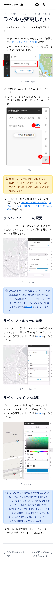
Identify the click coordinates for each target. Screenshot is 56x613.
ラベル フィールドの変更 (34, 202)
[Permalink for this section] (45, 217)
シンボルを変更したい (16, 554)
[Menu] (51, 4)
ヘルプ (28, 306)
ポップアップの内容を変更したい (40, 554)
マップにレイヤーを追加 (24, 41)
